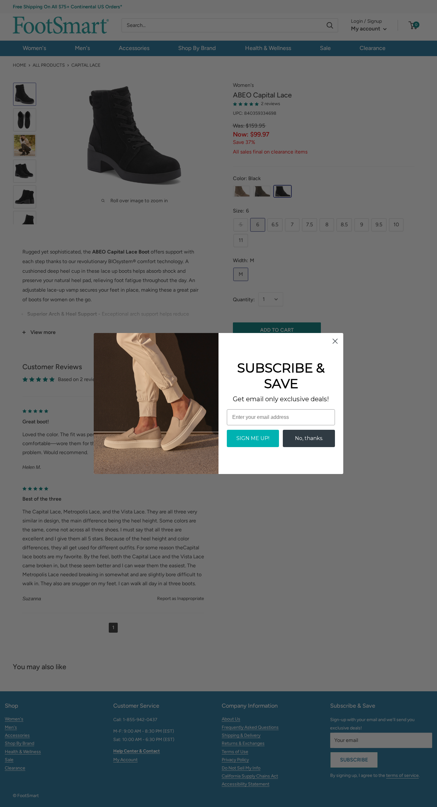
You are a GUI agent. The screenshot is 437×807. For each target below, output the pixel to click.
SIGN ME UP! (252, 438)
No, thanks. (309, 438)
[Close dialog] (335, 341)
